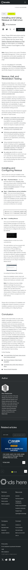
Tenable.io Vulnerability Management (13, 57)
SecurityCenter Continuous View (10, 338)
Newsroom (3, 530)
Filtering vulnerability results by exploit (13, 127)
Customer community (20, 508)
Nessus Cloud (17, 325)
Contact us (18, 524)
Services (17, 496)
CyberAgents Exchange (20, 513)
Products (11, 13)
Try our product (18, 527)
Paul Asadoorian (11, 24)
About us (3, 524)
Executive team (5, 527)
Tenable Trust (18, 511)
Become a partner (5, 496)
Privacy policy (4, 543)
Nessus (12, 64)
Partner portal (4, 501)
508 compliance (5, 551)
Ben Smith (7, 462)
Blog (4, 13)
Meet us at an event (20, 532)
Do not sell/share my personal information (11, 546)
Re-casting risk (7, 152)
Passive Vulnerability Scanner (11, 186)
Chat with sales (19, 530)
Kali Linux (11, 88)
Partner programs (5, 503)
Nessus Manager (6, 325)
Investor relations (5, 532)
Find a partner (4, 498)
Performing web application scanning (13, 132)
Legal (2, 549)
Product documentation (20, 505)
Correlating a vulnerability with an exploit (14, 117)
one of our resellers (8, 188)
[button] (2, 471)
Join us (17, 535)
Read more (4, 413)
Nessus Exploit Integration (10, 369)
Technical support (19, 498)
